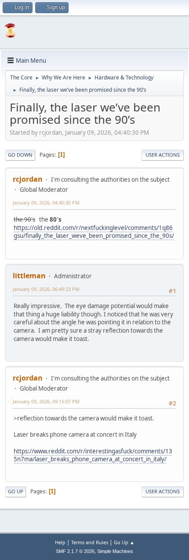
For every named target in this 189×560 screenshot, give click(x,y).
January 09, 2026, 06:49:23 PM (46, 289)
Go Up (15, 491)
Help (60, 542)
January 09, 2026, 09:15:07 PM (46, 401)
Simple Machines (115, 551)
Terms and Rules (89, 542)
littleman (29, 275)
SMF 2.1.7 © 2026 (75, 551)
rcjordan (28, 179)
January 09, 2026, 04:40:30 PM (46, 202)
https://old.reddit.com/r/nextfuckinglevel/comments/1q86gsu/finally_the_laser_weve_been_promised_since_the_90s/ (94, 232)
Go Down (20, 154)
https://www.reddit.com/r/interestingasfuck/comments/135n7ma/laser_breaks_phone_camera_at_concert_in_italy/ (93, 455)
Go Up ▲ (124, 542)
